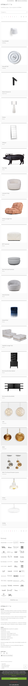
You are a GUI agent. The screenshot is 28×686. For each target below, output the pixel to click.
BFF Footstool (5, 244)
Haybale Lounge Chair (7, 345)
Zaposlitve (4, 664)
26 (23, 16)
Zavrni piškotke (13, 682)
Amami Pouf (5, 320)
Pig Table (4, 168)
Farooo (4, 117)
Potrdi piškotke (14, 678)
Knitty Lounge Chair (7, 218)
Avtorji (3, 668)
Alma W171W (5, 66)
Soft (3, 421)
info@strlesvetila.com (5, 639)
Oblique (4, 142)
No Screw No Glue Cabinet (8, 371)
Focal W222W (5, 41)
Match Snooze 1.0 (6, 92)
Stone (3, 498)
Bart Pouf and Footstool (8, 269)
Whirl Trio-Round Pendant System (10, 472)
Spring (4, 523)
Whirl (3, 447)
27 (26, 16)
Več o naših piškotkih (14, 684)
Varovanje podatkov (6, 665)
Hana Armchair (5, 295)
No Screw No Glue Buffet (8, 396)
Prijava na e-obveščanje (22, 0)
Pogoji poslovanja (5, 666)
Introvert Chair (5, 193)
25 (21, 16)
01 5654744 (11, 0)
